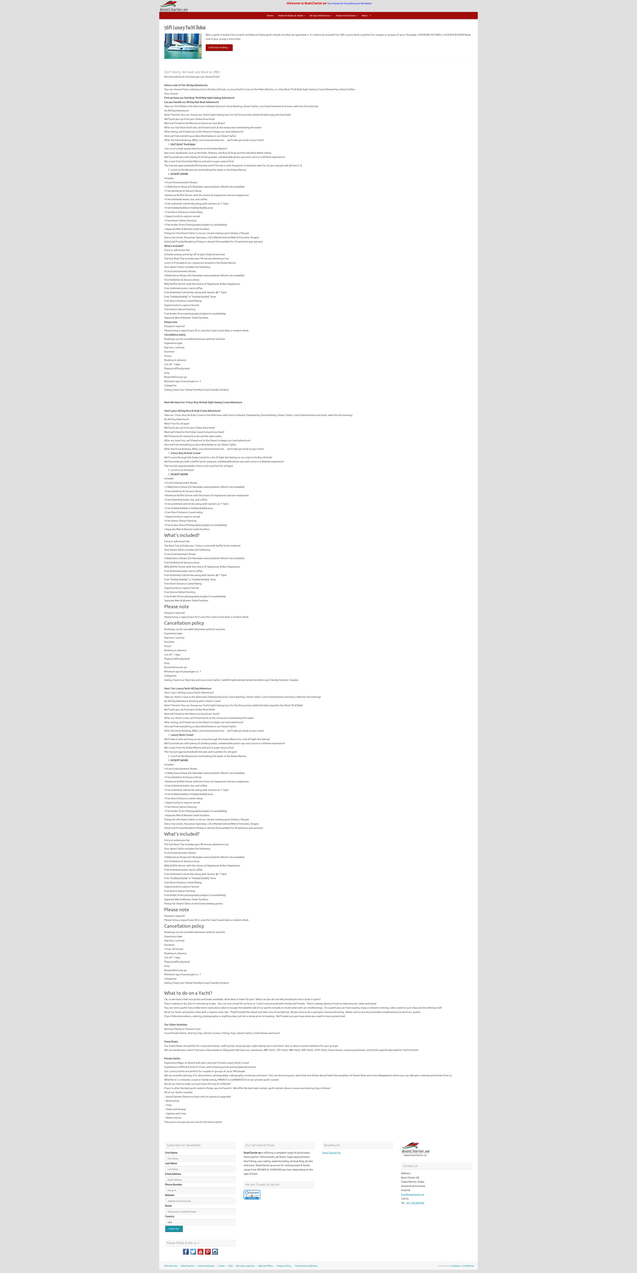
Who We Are (170, 1266)
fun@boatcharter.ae (412, 1194)
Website (169, 1195)
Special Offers (265, 1266)
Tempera (455, 1266)
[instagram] (215, 1251)
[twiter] (193, 1251)
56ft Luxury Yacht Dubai (185, 28)
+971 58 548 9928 (414, 1203)
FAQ (230, 1266)
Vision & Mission (206, 1266)
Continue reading (218, 47)
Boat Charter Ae (331, 1152)
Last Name (171, 1163)
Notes (168, 1205)
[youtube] (200, 1251)
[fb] (185, 1251)
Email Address (173, 1174)
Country (169, 1216)
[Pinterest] (207, 1251)
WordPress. (468, 1266)
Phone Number (173, 1184)
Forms (221, 1266)
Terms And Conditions (306, 1266)
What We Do (187, 1266)
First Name (171, 1152)
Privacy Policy (284, 1266)
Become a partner (245, 1266)
